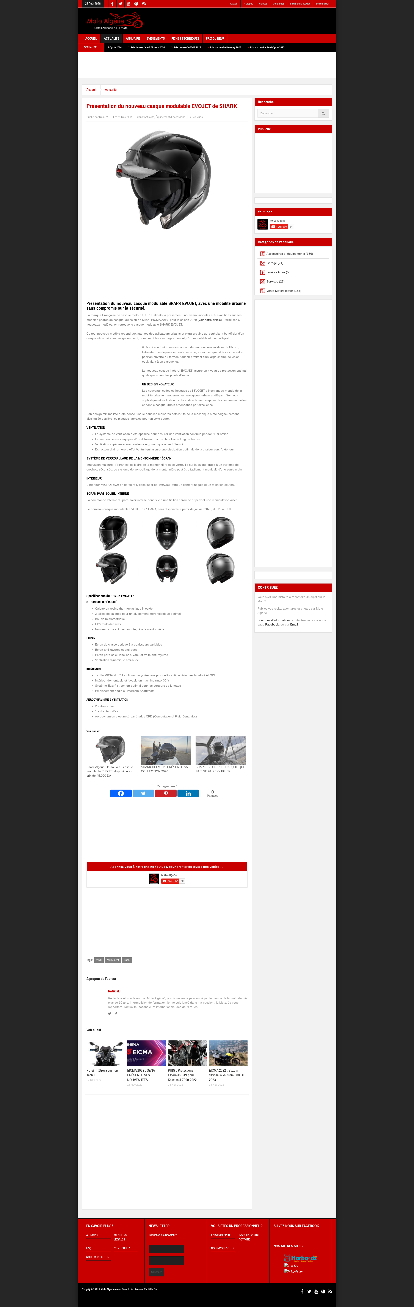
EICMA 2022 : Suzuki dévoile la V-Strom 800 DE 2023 (227, 1075)
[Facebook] (121, 793)
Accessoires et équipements (286, 253)
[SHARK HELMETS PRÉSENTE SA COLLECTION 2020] (166, 750)
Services (272, 281)
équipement (113, 960)
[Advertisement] (253, 21)
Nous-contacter (222, 1248)
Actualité (111, 38)
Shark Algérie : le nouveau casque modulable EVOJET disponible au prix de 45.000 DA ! (109, 771)
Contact (263, 3)
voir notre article (210, 319)
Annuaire (133, 38)
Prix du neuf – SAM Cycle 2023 (212, 47)
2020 (99, 960)
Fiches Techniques (185, 38)
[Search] (323, 113)
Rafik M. (114, 991)
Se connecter (322, 3)
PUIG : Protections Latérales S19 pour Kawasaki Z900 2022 (182, 1075)
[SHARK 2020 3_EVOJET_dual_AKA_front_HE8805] (167, 533)
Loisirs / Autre (276, 272)
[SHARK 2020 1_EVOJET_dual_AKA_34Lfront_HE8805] (112, 533)
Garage (272, 263)
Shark (127, 960)
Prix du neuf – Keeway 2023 (170, 47)
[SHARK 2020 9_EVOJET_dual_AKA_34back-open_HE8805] (221, 569)
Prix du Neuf (215, 38)
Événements (156, 38)
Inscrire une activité (300, 3)
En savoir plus (221, 1235)
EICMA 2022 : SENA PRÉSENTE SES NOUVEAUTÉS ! (141, 1075)
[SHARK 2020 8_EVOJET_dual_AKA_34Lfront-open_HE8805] (112, 569)
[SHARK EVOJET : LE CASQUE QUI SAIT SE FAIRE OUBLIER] (221, 750)
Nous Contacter (97, 1257)
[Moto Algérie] (114, 21)
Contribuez (278, 3)
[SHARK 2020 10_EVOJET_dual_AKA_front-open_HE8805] (167, 569)
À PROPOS (92, 1235)
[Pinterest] (166, 793)
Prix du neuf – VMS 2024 (132, 47)
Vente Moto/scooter (280, 290)
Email (294, 624)
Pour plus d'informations (273, 620)
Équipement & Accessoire (170, 117)
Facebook (272, 624)
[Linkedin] (188, 793)
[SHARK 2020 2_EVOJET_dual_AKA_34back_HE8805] (221, 533)
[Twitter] (143, 793)
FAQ (88, 1248)
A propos (248, 3)
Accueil (233, 3)
